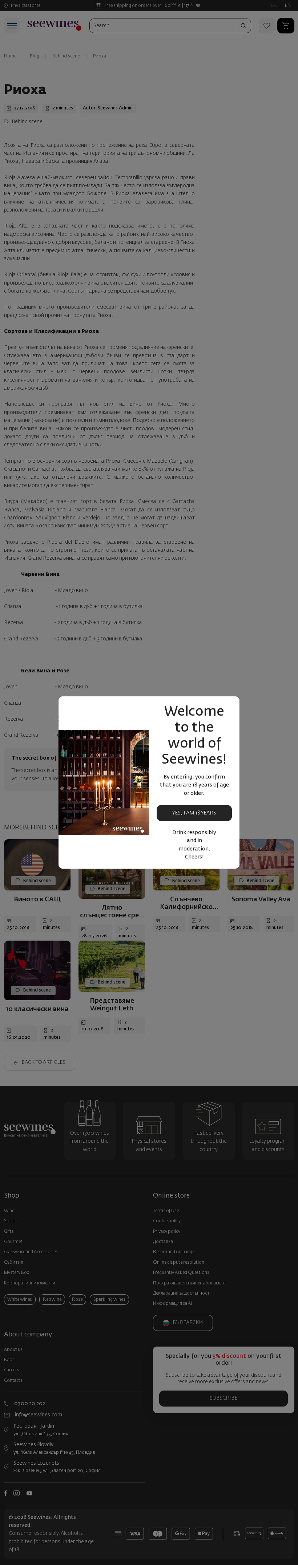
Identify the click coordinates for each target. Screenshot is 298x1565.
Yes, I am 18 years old (194, 815)
